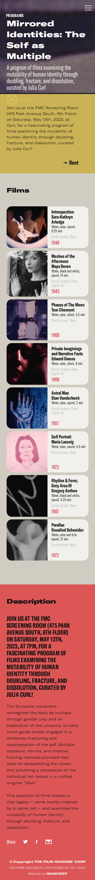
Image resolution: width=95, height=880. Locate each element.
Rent (74, 162)
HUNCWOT (56, 873)
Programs (14, 15)
